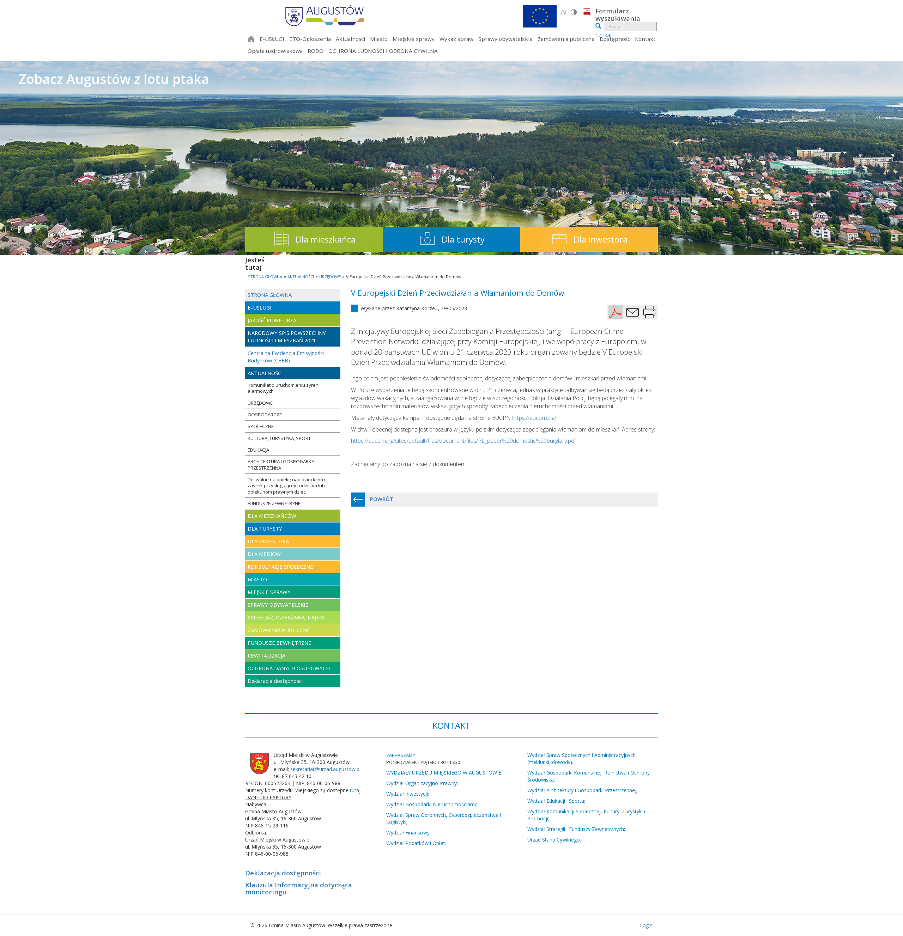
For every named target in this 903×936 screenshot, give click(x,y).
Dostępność (615, 38)
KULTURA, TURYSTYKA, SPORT (279, 438)
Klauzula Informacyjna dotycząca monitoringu (298, 888)
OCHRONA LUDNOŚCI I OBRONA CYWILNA (383, 50)
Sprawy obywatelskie (505, 38)
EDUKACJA (258, 450)
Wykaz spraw (456, 38)
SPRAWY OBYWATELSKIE (278, 604)
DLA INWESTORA (268, 541)
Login (646, 925)
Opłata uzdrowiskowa (275, 50)
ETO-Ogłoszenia (310, 38)
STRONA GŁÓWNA (270, 294)
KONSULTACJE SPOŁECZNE (280, 566)
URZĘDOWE (260, 403)
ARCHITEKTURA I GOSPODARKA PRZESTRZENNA (281, 464)
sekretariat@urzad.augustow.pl (325, 769)
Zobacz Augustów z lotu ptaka (114, 79)
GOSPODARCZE (265, 414)
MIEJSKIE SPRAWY (269, 591)
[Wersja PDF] (615, 312)
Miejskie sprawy (414, 38)
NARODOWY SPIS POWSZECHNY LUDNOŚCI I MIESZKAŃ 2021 (287, 336)
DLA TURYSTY (265, 528)
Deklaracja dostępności (275, 680)
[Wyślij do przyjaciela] (632, 312)
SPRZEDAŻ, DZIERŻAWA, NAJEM (286, 617)
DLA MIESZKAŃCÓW (272, 515)
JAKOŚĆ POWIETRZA (272, 320)
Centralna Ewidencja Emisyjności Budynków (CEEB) (286, 356)
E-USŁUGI (272, 38)
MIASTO (257, 579)
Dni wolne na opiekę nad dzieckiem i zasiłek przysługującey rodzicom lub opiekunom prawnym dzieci (286, 485)
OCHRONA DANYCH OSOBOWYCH (289, 668)
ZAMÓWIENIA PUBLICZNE (279, 630)
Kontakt (645, 38)
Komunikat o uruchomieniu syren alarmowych (283, 388)
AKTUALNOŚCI (265, 373)
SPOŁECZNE (261, 426)
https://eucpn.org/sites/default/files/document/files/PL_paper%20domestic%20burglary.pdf (463, 441)
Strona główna (251, 39)
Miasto (379, 38)
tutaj (355, 790)
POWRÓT (381, 498)
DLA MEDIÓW (264, 553)
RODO (315, 50)
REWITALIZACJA (266, 655)
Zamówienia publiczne (566, 38)
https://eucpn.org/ (534, 418)
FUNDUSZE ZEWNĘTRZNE (274, 503)
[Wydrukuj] (649, 312)
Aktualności (350, 38)
